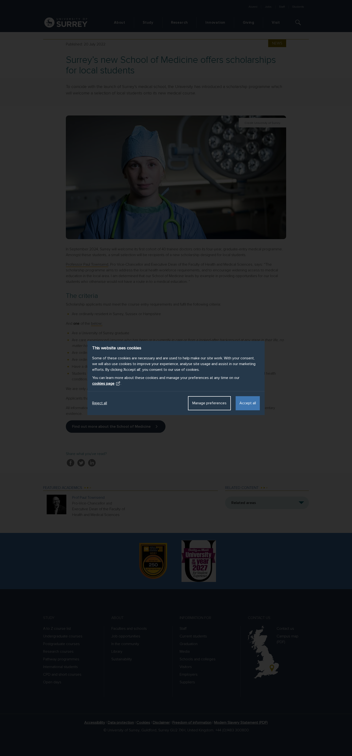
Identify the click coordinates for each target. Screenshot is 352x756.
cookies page (103, 383)
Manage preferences (209, 403)
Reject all (99, 403)
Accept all (247, 403)
